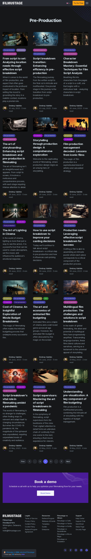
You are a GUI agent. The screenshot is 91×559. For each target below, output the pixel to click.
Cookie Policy (30, 527)
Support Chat (80, 521)
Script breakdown (9, 54)
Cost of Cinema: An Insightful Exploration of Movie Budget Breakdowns (15, 314)
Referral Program (48, 518)
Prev (23, 461)
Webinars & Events (48, 521)
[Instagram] (76, 550)
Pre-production (9, 50)
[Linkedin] (81, 550)
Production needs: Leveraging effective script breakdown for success (75, 237)
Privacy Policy (30, 521)
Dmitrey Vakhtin (15, 106)
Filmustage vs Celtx (64, 521)
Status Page (80, 527)
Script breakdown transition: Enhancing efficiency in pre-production (44, 66)
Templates (45, 524)
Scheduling (21, 50)
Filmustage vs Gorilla (64, 526)
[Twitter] (65, 550)
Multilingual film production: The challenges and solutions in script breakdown (74, 314)
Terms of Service (31, 518)
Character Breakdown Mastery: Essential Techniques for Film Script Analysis (75, 66)
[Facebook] (70, 550)
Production (37, 135)
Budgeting (68, 135)
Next (68, 461)
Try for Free (78, 3)
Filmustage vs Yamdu (64, 523)
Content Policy (30, 524)
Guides (44, 527)
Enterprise (45, 529)
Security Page (81, 529)
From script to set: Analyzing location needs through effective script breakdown (14, 66)
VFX (46, 298)
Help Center (80, 518)
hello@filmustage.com (12, 531)
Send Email (79, 524)
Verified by (17, 554)
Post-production (9, 225)
